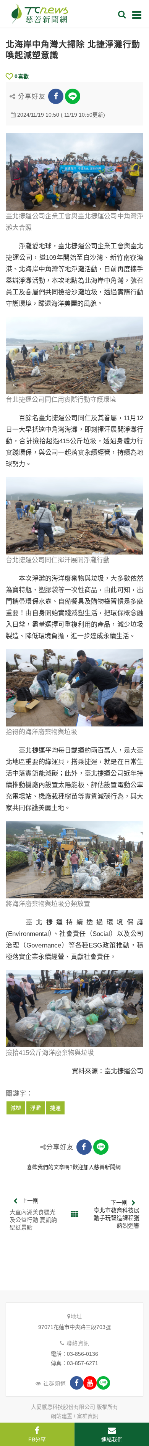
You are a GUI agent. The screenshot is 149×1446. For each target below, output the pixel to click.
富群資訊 (87, 1416)
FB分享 (37, 1439)
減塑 (15, 1108)
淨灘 (35, 1108)
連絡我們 (112, 1439)
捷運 (55, 1108)
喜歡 (22, 76)
